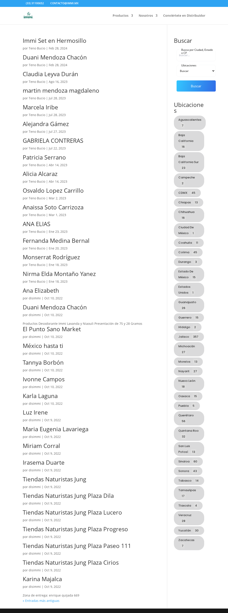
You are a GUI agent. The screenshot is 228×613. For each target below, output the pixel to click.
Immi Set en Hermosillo (54, 41)
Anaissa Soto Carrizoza (53, 207)
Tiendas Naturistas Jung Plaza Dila (68, 496)
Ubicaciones (188, 65)
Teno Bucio (37, 48)
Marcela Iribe (40, 107)
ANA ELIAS (36, 224)
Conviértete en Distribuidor (184, 16)
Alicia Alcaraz (40, 174)
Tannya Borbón (43, 362)
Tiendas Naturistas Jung (54, 479)
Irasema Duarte (44, 462)
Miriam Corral (41, 446)
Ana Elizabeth (41, 290)
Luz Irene (35, 412)
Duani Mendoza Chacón (55, 57)
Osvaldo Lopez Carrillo (53, 190)
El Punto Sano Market (52, 329)
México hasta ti (43, 346)
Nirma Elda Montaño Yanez (59, 274)
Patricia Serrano (44, 157)
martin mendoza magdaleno (61, 90)
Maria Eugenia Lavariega (55, 429)
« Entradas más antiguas (41, 601)
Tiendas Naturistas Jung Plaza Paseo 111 (77, 546)
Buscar (196, 86)
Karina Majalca (42, 579)
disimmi (35, 298)
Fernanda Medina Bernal (56, 241)
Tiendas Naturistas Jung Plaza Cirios (71, 562)
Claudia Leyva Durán (50, 74)
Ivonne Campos (44, 379)
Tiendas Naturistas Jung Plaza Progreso (75, 529)
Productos (120, 16)
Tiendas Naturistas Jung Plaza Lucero (72, 512)
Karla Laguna (40, 396)
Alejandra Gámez (46, 124)
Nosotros (146, 16)
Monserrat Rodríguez (51, 257)
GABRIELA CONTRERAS (53, 141)
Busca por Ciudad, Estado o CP (197, 51)
